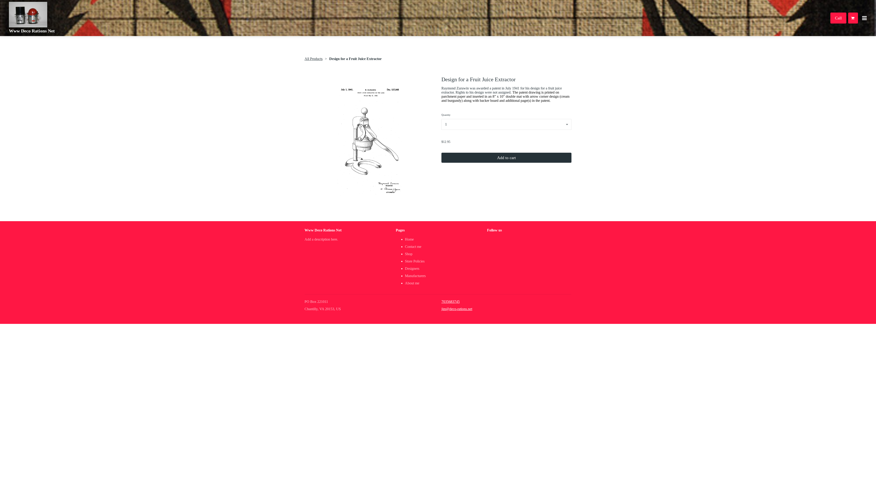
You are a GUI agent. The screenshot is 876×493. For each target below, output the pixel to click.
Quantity (446, 114)
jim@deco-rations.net (456, 309)
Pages (400, 230)
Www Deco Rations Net (32, 30)
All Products (314, 59)
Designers (412, 268)
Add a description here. (321, 239)
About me (412, 283)
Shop (408, 254)
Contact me (413, 247)
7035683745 (450, 302)
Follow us (494, 230)
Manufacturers (415, 276)
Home (409, 239)
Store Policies (415, 261)
